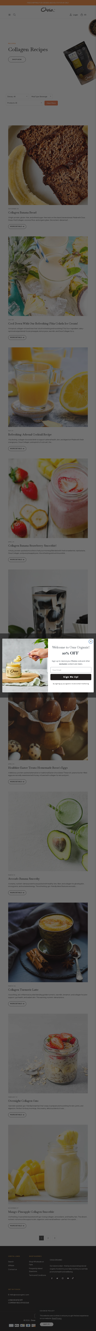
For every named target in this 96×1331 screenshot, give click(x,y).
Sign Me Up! (70, 677)
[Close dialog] (91, 641)
